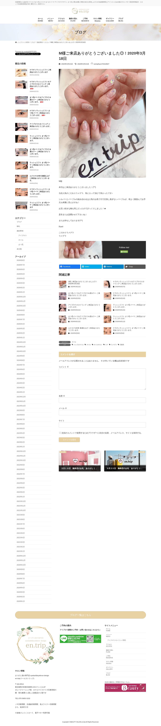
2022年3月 (21, 488)
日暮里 (122, 344)
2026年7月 (21, 265)
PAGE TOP (155, 702)
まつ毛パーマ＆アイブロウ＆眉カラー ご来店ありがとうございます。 (40, 99)
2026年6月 (21, 269)
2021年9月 (21, 515)
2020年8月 (21, 574)
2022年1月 (21, 497)
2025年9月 (21, 310)
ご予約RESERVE (109, 657)
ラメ (106, 344)
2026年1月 (21, 292)
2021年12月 (21, 501)
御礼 (18, 226)
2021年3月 (21, 542)
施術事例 (20, 231)
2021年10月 (21, 510)
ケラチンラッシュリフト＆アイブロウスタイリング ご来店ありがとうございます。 (40, 85)
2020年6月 (21, 583)
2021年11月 (21, 506)
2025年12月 (21, 297)
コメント (64, 367)
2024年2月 (21, 388)
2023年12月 (21, 397)
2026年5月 (21, 274)
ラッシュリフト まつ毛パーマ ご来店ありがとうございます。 (40, 138)
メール (63, 408)
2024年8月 (21, 360)
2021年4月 (21, 538)
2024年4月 (21, 378)
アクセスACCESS (109, 645)
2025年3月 (21, 328)
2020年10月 (21, 565)
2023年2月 (21, 442)
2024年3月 (21, 383)
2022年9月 (21, 465)
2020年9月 (21, 569)
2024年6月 (21, 369)
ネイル (74, 342)
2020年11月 (21, 560)
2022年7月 (21, 474)
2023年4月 (21, 433)
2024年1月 (21, 392)
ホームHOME (108, 630)
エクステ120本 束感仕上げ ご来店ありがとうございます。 (40, 178)
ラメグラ (114, 344)
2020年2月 (21, 597)
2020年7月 (21, 578)
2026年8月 (21, 260)
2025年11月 (21, 301)
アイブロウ (22, 235)
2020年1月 (21, 601)
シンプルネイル (79, 344)
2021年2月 (21, 547)
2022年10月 (21, 460)
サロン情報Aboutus (109, 662)
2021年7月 (21, 524)
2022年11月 (21, 456)
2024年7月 (21, 365)
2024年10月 (21, 351)
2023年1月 (21, 447)
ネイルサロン (98, 344)
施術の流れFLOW (109, 651)
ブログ (19, 222)
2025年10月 (21, 306)
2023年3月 (21, 438)
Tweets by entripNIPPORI (26, 52)
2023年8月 (21, 415)
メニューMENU (109, 635)
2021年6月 (21, 529)
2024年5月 (21, 374)
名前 (62, 396)
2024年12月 (21, 342)
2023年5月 (21, 428)
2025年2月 (21, 333)
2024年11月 (21, 347)
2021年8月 (21, 519)
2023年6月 (21, 424)
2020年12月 (21, 556)
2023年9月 (21, 410)
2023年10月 (21, 406)
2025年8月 (21, 315)
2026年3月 (21, 283)
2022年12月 (21, 451)
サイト (61, 421)
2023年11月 (21, 401)
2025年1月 (21, 338)
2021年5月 (21, 533)
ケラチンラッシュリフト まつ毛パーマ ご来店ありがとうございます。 (40, 113)
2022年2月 (21, 492)
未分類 (19, 249)
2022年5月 (21, 483)
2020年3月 (21, 592)
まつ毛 (20, 244)
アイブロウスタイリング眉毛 (116, 640)
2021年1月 (21, 551)
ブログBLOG (108, 674)
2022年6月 (21, 478)
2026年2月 (21, 288)
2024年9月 (21, 356)
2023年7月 (21, 419)
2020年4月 (21, 588)
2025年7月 (21, 319)
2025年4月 (21, 324)
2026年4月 (21, 278)
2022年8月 (21, 469)
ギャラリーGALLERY (109, 668)
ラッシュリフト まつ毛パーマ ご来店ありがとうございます (40, 205)
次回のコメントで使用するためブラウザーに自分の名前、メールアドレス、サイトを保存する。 (102, 433)
